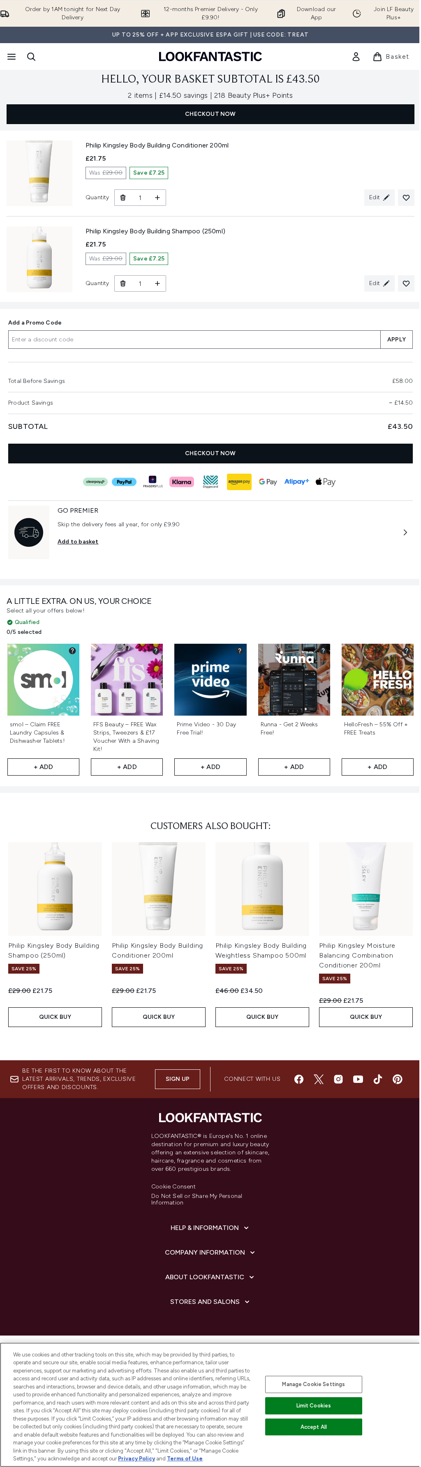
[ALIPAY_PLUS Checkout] (297, 482)
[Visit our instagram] (338, 1079)
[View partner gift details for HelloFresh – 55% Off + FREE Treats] (407, 651)
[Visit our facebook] (299, 1079)
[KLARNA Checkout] (181, 482)
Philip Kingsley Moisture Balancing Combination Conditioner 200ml (357, 955)
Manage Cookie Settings (313, 1384)
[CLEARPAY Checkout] (95, 482)
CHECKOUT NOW (210, 114)
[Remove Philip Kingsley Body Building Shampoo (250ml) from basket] (122, 283)
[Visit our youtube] (358, 1079)
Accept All (314, 1427)
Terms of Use (185, 1458)
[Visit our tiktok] (378, 1079)
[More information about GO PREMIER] (405, 532)
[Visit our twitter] (318, 1079)
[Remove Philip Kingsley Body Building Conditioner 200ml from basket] (122, 197)
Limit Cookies (313, 1406)
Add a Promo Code (35, 322)
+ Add (43, 767)
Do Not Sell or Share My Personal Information (196, 1199)
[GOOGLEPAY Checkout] (268, 482)
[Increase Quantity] (157, 197)
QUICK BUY (55, 1016)
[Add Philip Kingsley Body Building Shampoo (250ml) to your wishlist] (406, 283)
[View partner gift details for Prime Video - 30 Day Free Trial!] (240, 651)
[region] (210, 1405)
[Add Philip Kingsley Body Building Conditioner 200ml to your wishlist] (406, 197)
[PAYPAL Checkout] (124, 482)
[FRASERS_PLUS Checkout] (153, 482)
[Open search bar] (31, 56)
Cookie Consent (173, 1187)
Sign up (178, 1078)
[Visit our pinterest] (397, 1079)
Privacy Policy (136, 1458)
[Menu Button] (10, 56)
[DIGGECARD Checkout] (210, 482)
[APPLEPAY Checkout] (325, 482)
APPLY (396, 339)
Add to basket (78, 541)
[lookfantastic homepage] (210, 56)
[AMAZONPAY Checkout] (239, 482)
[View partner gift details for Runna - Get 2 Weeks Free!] (323, 651)
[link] (356, 56)
